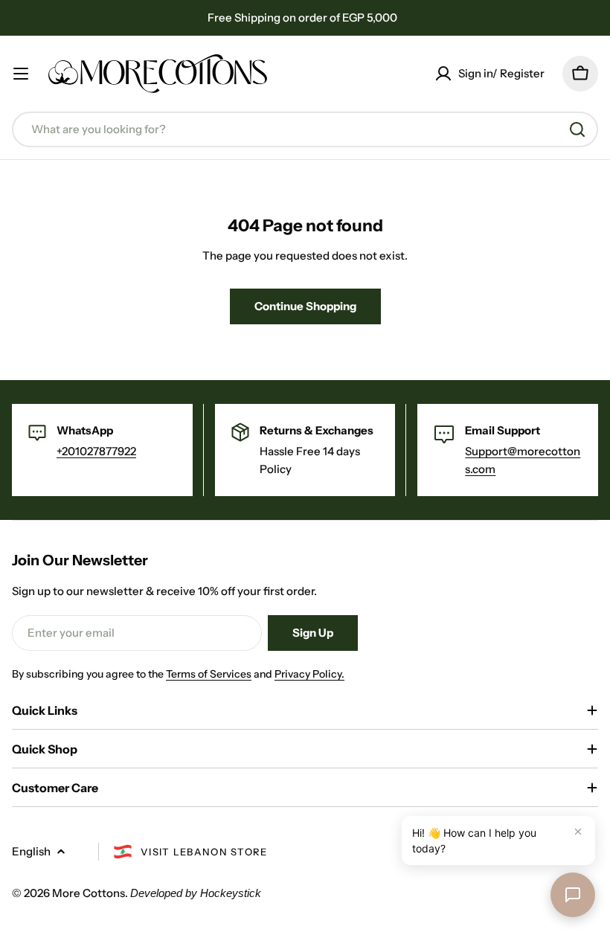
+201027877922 (96, 451)
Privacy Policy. (309, 674)
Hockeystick (230, 893)
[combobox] (305, 129)
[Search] (577, 129)
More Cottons (88, 893)
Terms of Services (208, 674)
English (31, 851)
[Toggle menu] (21, 74)
